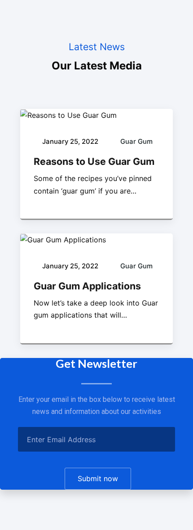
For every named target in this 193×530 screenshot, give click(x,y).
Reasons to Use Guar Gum (94, 161)
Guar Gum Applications (87, 286)
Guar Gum (136, 142)
